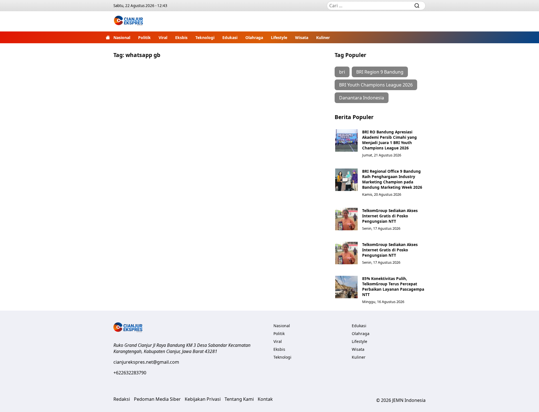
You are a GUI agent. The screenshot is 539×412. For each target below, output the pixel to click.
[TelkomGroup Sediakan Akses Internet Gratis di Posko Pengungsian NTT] (346, 219)
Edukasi (229, 37)
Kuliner (323, 37)
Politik (144, 37)
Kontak (265, 399)
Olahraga (254, 37)
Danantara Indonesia (361, 98)
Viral (163, 37)
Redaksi (121, 399)
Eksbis (181, 37)
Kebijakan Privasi (203, 399)
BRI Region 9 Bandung (379, 72)
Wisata (301, 37)
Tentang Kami (239, 399)
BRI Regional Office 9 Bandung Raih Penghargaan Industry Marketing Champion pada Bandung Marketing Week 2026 (392, 179)
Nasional (121, 37)
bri (342, 72)
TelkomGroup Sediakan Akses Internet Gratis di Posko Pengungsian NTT (390, 216)
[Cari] (417, 5)
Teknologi (204, 37)
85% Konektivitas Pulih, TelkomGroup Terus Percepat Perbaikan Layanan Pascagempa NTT (393, 286)
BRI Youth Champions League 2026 (376, 85)
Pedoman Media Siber (157, 399)
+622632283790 (129, 373)
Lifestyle (279, 37)
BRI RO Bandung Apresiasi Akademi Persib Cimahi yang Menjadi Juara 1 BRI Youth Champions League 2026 (389, 140)
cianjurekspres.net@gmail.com (146, 362)
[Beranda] (108, 37)
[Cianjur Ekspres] (128, 21)
